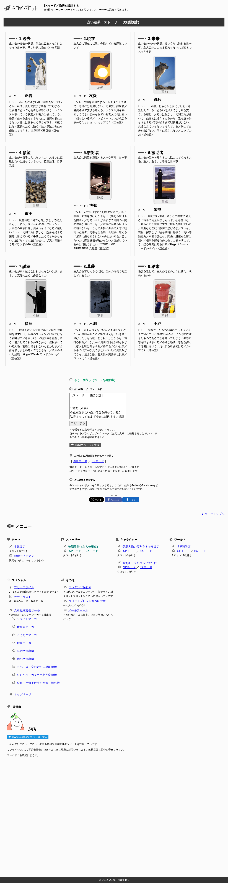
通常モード (80, 461)
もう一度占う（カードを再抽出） (95, 380)
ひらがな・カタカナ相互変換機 (37, 674)
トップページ (22, 694)
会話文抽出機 (25, 650)
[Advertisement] (114, 816)
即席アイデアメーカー (28, 556)
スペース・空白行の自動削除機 (37, 666)
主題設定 (19, 546)
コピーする (78, 423)
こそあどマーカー (28, 634)
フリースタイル (24, 587)
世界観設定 (184, 546)
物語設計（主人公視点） (84, 546)
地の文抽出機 (25, 658)
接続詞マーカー (27, 626)
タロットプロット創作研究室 (87, 601)
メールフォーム (78, 610)
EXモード (92, 550)
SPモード (98, 461)
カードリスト (22, 596)
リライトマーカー (28, 618)
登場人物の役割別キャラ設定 (140, 546)
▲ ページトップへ (212, 513)
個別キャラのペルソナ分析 (139, 563)
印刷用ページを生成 (87, 444)
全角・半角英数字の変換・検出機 (38, 682)
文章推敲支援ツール (27, 610)
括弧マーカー (25, 642)
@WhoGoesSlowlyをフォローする (29, 737)
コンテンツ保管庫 (80, 587)
